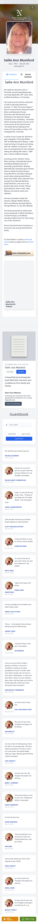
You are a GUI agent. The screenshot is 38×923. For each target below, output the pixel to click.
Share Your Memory (13, 404)
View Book (10, 372)
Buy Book (21, 372)
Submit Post (19, 439)
